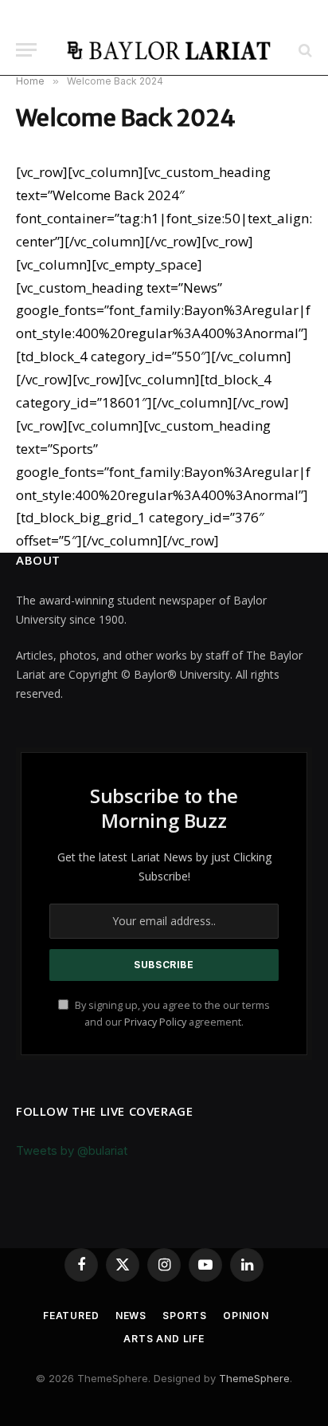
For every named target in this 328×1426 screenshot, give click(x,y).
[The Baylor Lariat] (170, 50)
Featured (71, 1316)
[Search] (303, 50)
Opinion (246, 1316)
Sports (184, 1316)
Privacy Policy (155, 1022)
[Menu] (26, 50)
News (130, 1316)
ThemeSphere (254, 1378)
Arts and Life (164, 1339)
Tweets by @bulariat (71, 1150)
